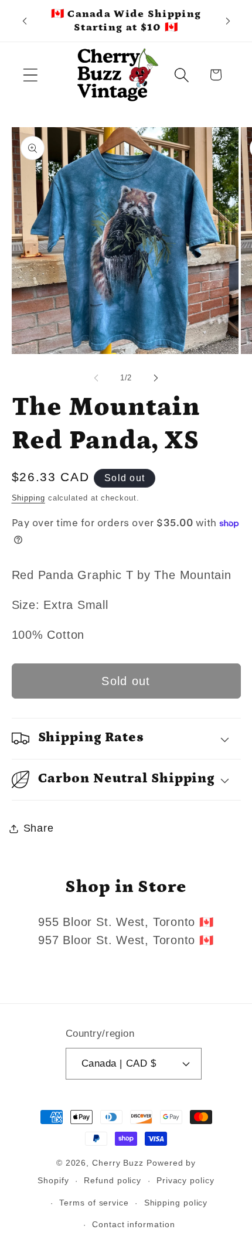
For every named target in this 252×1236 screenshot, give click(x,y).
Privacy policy (185, 1180)
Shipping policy (176, 1202)
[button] (30, 74)
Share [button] (38, 828)
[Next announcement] (228, 21)
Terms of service (94, 1202)
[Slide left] (96, 378)
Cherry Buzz (118, 1162)
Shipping (28, 497)
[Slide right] (156, 378)
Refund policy (112, 1180)
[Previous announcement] (25, 21)
